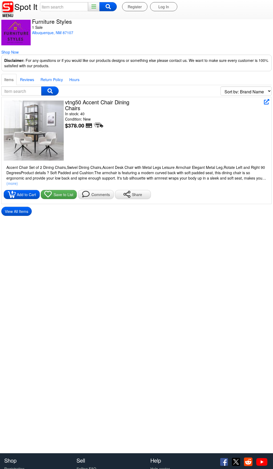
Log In (163, 6)
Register (135, 6)
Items (9, 79)
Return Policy (52, 79)
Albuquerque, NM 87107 (52, 32)
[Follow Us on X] (236, 461)
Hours (74, 79)
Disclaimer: (14, 60)
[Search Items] (50, 91)
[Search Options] (94, 6)
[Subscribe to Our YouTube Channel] (262, 461)
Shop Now (10, 52)
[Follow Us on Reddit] (249, 461)
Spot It (25, 6)
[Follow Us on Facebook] (224, 461)
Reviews (27, 79)
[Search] (108, 6)
